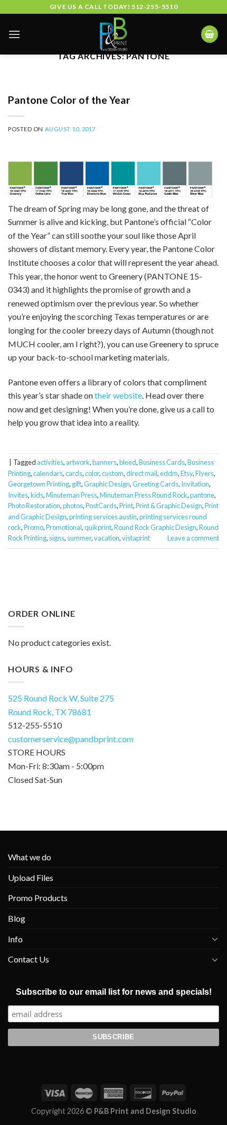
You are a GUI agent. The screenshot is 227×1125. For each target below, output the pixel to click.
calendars (48, 473)
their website (118, 395)
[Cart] (209, 34)
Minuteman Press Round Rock (143, 495)
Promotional (64, 527)
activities (50, 462)
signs (56, 538)
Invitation (195, 484)
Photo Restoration (34, 505)
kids (37, 495)
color (92, 473)
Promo (33, 527)
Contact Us (28, 959)
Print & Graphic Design (169, 505)
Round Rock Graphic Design (155, 527)
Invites (18, 495)
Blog (16, 918)
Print (126, 505)
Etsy (187, 473)
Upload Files (30, 877)
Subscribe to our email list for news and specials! (114, 991)
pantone (202, 495)
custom (113, 473)
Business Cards (162, 462)
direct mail (141, 473)
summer (79, 538)
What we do (29, 857)
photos (73, 505)
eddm (169, 473)
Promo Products (38, 898)
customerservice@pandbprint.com (71, 739)
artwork (78, 462)
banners (104, 462)
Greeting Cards (155, 484)
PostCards (101, 505)
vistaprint (136, 538)
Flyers (204, 473)
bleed (127, 462)
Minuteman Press (71, 495)
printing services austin (103, 516)
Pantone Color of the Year (69, 100)
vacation (106, 538)
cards (73, 473)
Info (15, 939)
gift (76, 484)
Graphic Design (107, 484)
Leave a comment (193, 538)
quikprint (97, 527)
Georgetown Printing (38, 484)
